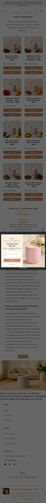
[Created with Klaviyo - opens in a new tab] (23, 268)
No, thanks (12, 264)
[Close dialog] (43, 236)
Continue (12, 260)
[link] (12, 239)
